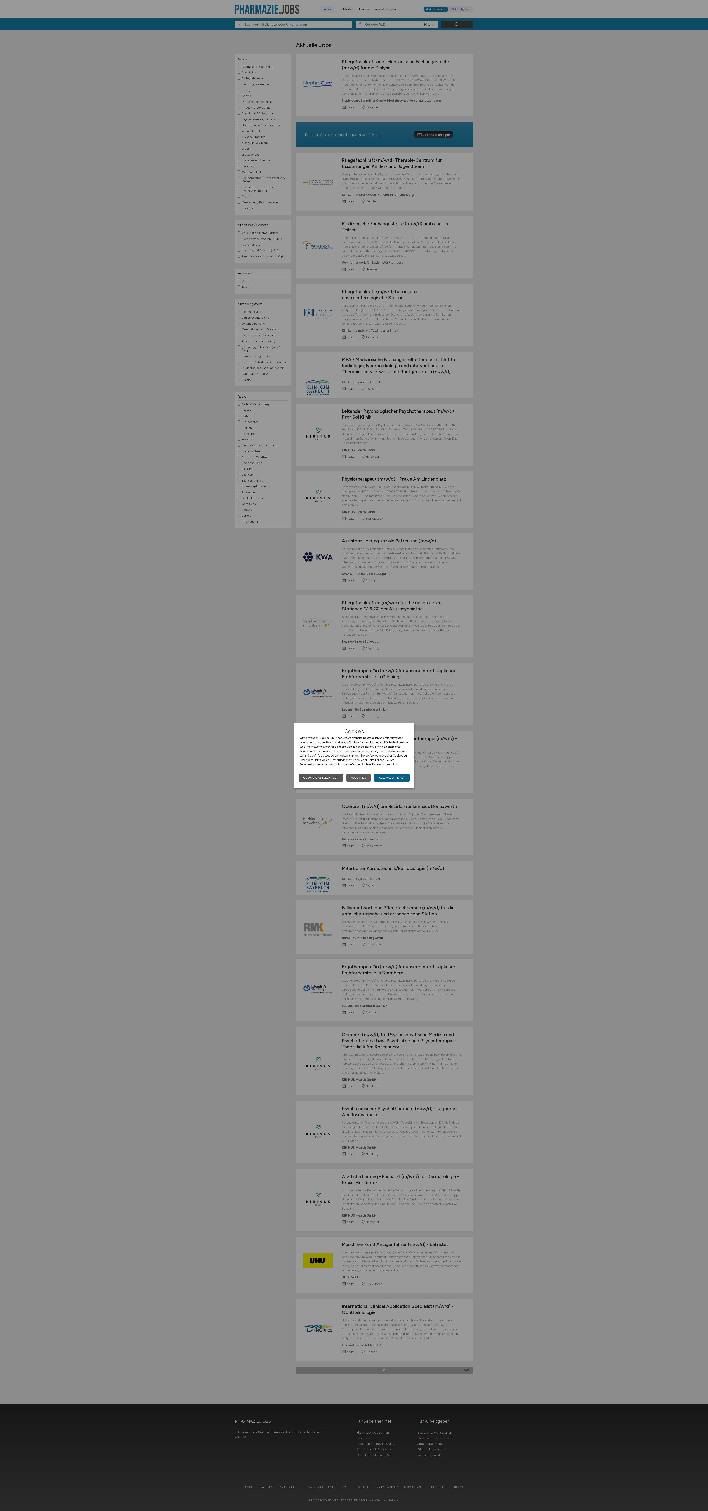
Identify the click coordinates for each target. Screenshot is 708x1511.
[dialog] (354, 755)
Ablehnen (358, 777)
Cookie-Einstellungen (320, 777)
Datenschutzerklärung (386, 764)
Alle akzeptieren (392, 777)
